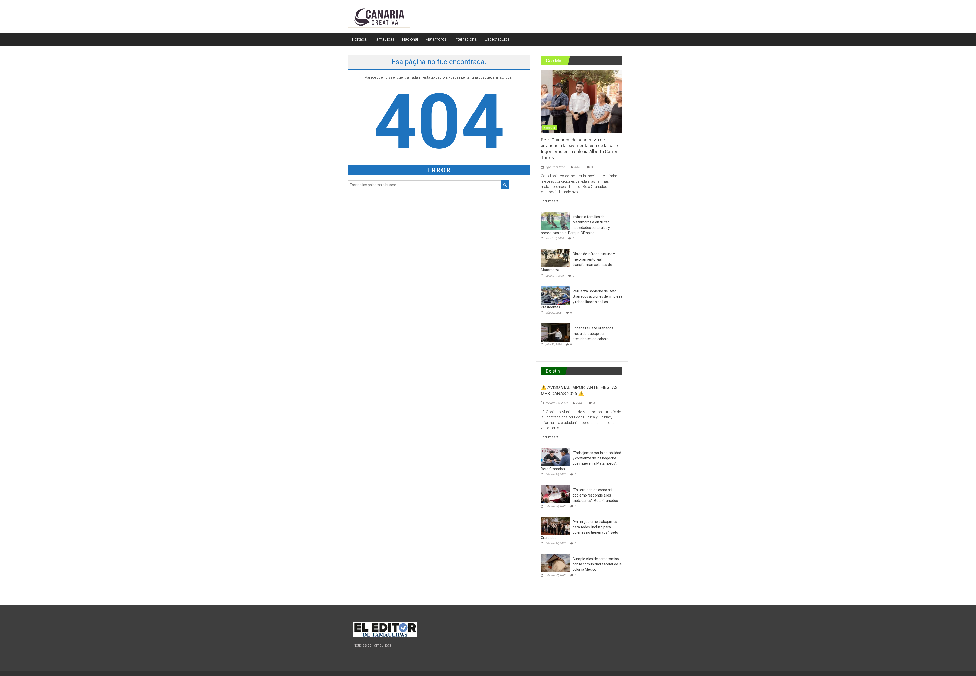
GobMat (549, 128)
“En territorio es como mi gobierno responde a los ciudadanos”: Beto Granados (595, 495)
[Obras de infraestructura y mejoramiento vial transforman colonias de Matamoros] (555, 258)
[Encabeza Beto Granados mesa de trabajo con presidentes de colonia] (555, 332)
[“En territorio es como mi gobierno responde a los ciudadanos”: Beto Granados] (555, 494)
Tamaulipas (384, 39)
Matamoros (436, 39)
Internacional (465, 39)
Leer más (548, 201)
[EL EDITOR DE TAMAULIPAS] (385, 629)
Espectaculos (497, 39)
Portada (359, 39)
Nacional (410, 39)
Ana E (578, 167)
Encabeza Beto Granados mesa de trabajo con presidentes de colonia (593, 333)
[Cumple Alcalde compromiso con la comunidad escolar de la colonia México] (555, 563)
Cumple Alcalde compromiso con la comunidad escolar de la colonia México (597, 564)
